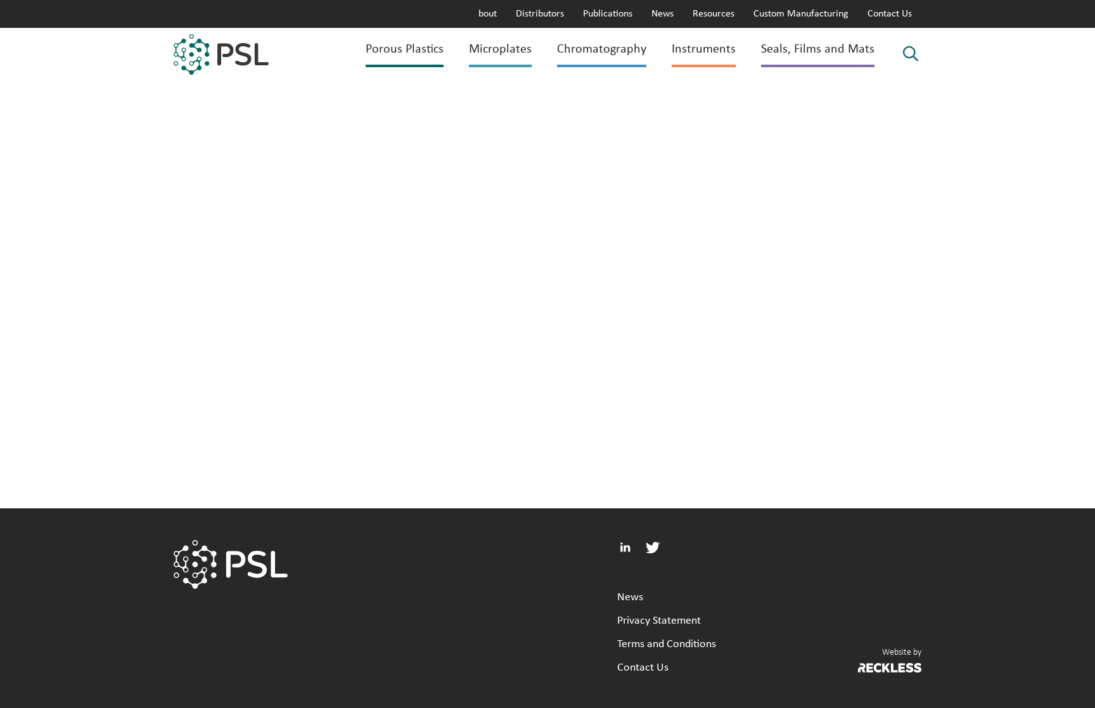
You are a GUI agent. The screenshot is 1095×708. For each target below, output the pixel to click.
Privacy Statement (659, 621)
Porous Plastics (405, 49)
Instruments (704, 49)
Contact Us (890, 14)
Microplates (500, 49)
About (485, 14)
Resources (713, 14)
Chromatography (601, 49)
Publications (607, 14)
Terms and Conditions (666, 644)
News (662, 14)
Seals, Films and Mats (817, 49)
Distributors (540, 14)
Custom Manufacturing (800, 14)
